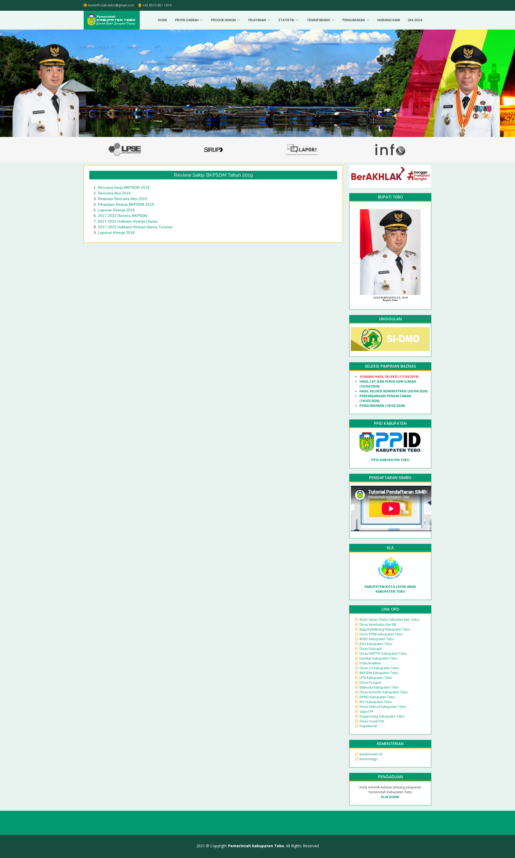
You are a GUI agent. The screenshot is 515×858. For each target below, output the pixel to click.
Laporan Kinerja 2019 (116, 210)
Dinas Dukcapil (370, 648)
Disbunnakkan (370, 663)
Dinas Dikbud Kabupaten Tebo (382, 706)
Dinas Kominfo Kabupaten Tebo (383, 692)
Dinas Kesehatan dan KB (377, 624)
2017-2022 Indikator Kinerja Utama (127, 221)
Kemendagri (368, 759)
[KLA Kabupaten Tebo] (390, 568)
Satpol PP (366, 711)
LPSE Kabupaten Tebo (375, 677)
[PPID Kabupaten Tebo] (390, 442)
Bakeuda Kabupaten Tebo (379, 687)
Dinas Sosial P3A (371, 721)
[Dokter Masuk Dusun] (390, 338)
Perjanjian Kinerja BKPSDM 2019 (126, 204)
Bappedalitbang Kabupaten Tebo (384, 629)
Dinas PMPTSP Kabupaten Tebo (383, 653)
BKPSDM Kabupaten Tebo (378, 673)
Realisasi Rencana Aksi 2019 (122, 199)
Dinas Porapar (370, 682)
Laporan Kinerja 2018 (116, 232)
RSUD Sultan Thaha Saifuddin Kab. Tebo (389, 619)
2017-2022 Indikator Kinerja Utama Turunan (135, 227)
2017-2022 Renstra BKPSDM (123, 215)
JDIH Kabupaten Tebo (375, 644)
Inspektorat (368, 726)
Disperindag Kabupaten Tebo (381, 716)
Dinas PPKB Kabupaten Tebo (381, 634)
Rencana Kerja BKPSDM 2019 (123, 187)
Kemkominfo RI (370, 754)
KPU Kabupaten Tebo (375, 702)
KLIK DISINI (390, 797)
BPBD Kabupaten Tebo (376, 639)
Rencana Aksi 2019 (114, 193)
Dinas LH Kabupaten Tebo (379, 668)
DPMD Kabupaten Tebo (377, 697)
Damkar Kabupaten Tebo (378, 658)
